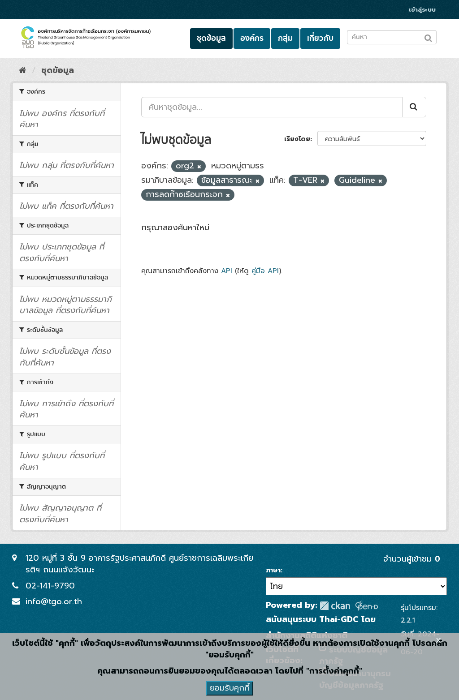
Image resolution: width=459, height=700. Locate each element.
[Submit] (414, 107)
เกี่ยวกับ (320, 38)
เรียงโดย (297, 139)
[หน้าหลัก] (22, 70)
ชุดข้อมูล (211, 38)
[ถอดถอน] (199, 167)
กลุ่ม (285, 38)
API (226, 271)
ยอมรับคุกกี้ (230, 688)
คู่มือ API (265, 271)
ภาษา (273, 570)
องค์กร (252, 38)
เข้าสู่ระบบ (422, 9)
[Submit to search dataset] (428, 36)
